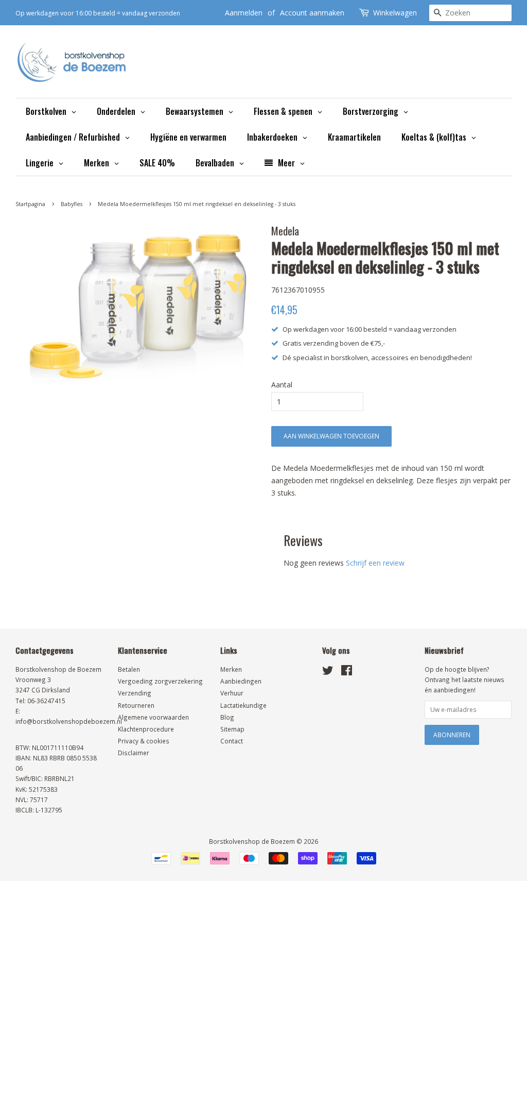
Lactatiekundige (243, 705)
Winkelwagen (395, 13)
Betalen (129, 669)
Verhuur (231, 693)
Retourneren (136, 705)
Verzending (134, 693)
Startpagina (30, 204)
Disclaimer (133, 753)
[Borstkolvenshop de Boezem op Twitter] (327, 672)
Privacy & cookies (143, 741)
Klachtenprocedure (146, 729)
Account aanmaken (312, 13)
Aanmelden (243, 13)
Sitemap (232, 729)
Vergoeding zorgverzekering (160, 681)
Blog (227, 717)
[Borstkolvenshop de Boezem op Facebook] (347, 672)
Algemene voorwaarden (153, 717)
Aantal (281, 384)
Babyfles (71, 204)
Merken (231, 669)
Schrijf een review (375, 563)
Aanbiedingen (240, 681)
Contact (231, 741)
